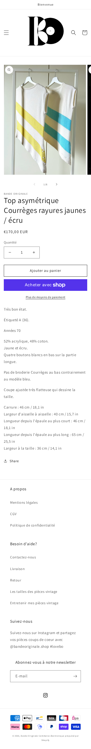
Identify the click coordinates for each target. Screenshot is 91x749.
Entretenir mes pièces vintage (34, 603)
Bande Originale (29, 735)
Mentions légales (24, 502)
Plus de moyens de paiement (45, 297)
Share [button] (14, 461)
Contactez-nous (23, 557)
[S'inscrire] (75, 676)
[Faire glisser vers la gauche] (34, 184)
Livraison (17, 568)
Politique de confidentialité (32, 525)
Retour (15, 580)
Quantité (10, 242)
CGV (13, 514)
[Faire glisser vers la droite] (56, 184)
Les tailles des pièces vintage (33, 591)
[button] (6, 32)
